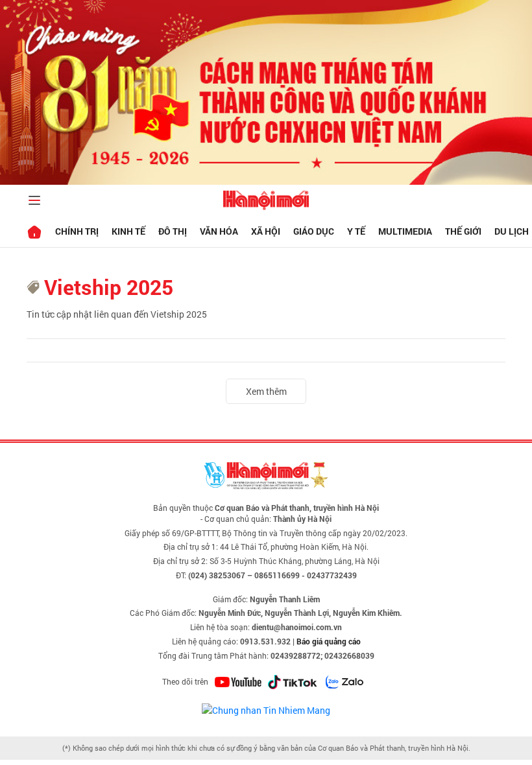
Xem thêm (266, 391)
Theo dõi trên (185, 681)
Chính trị (77, 231)
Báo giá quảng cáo (328, 641)
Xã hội (265, 231)
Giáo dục (313, 231)
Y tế (356, 231)
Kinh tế (128, 231)
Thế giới (463, 231)
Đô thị (172, 231)
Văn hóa (219, 231)
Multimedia (405, 231)
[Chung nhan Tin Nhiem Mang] (266, 709)
